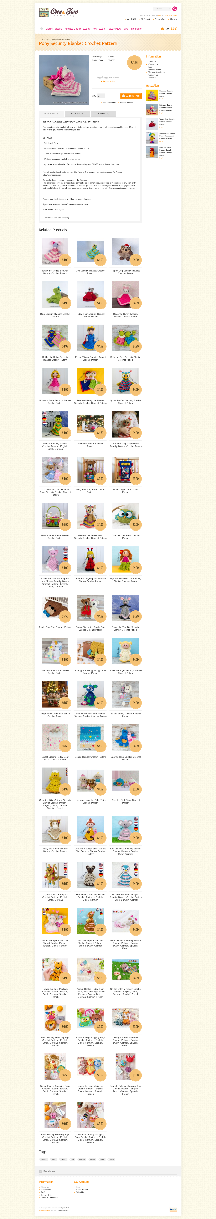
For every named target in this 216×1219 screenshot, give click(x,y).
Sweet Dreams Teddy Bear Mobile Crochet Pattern (55, 758)
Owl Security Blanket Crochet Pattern (90, 272)
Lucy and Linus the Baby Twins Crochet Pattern (90, 801)
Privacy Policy (154, 70)
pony (102, 1159)
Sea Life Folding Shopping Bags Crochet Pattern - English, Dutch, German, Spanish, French (126, 1090)
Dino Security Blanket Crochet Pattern (55, 315)
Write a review (109, 81)
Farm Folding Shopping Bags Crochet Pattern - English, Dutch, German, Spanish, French (55, 1138)
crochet (82, 1159)
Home (41, 28)
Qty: (94, 96)
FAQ (150, 67)
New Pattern (99, 28)
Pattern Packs (114, 28)
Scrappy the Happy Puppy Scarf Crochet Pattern (90, 671)
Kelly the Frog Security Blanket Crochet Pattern (125, 358)
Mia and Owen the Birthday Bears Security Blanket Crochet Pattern (55, 492)
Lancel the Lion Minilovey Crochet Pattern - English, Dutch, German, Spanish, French (90, 1090)
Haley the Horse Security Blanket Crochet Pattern (55, 850)
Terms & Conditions (156, 72)
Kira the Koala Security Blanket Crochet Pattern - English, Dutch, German (125, 851)
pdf (73, 1159)
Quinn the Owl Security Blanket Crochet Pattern (125, 401)
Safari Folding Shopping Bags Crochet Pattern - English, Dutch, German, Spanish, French (55, 1041)
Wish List (80, 1192)
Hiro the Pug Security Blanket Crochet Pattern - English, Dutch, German (90, 897)
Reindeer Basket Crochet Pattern (90, 445)
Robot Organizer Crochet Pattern (125, 490)
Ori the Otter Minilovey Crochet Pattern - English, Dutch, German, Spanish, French (125, 991)
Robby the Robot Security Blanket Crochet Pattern (55, 358)
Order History (82, 1190)
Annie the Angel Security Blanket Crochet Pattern (125, 671)
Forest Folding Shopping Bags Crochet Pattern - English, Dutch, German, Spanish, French (90, 1041)
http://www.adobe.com (52, 175)
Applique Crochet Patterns (77, 28)
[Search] (174, 8)
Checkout (173, 19)
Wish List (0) (131, 19)
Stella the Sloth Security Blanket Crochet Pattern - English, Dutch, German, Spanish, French (126, 944)
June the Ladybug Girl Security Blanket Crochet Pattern (90, 580)
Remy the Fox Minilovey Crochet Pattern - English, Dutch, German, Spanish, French (125, 1041)
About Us (152, 62)
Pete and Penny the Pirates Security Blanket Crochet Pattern (90, 401)
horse (112, 1159)
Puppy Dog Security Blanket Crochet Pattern (126, 272)
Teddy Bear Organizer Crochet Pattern (90, 490)
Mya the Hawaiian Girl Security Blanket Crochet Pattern (125, 580)
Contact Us (153, 64)
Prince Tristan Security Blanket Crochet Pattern (90, 358)
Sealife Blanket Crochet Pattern (90, 757)
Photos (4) (103, 114)
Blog (126, 28)
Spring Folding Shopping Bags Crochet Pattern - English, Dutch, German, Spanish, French (55, 1090)
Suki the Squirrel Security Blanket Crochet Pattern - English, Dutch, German (90, 943)
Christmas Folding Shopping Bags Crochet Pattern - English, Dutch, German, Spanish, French (90, 1138)
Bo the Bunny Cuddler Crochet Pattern (125, 715)
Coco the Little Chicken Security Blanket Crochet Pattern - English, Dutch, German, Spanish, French (55, 804)
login (159, 15)
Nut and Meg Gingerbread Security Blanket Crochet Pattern (125, 445)
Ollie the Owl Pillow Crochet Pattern (126, 536)
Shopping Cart (160, 19)
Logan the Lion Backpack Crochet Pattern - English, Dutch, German (55, 897)
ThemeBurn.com (63, 1210)
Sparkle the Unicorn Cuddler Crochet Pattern (55, 671)
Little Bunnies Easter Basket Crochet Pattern (55, 536)
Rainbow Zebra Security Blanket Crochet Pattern (165, 107)
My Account (145, 19)
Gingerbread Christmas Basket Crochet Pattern (55, 715)
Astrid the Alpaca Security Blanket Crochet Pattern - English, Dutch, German (55, 943)
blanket (43, 1159)
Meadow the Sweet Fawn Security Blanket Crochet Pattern (90, 536)
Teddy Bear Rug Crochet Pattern (55, 627)
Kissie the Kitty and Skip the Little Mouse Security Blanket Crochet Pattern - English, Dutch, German (55, 582)
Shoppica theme (44, 1210)
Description (51, 114)
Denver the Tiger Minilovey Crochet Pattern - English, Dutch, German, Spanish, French (55, 993)
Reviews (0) (77, 114)
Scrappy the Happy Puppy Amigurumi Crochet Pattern (167, 135)
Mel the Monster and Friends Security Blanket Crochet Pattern (90, 715)
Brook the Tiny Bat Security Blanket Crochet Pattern (125, 628)
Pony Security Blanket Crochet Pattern (58, 39)
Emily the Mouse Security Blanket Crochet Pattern (55, 272)
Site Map (152, 77)
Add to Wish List (109, 102)
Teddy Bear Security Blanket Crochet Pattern (90, 315)
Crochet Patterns (54, 28)
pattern (63, 1159)
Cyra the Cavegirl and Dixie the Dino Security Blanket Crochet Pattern (90, 851)
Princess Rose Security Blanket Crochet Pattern (55, 401)
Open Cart (65, 1208)
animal (92, 1159)
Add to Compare (126, 102)
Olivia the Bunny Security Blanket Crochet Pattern (125, 315)
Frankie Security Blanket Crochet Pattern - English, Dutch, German (55, 446)
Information (136, 28)
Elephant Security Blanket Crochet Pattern (166, 93)
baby (53, 1159)
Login (78, 1187)
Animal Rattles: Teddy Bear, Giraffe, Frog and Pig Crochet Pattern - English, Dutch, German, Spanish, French (90, 993)
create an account (170, 15)
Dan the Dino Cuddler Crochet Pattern (126, 758)
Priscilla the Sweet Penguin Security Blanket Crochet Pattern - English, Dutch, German (125, 897)
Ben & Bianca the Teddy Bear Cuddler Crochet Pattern (90, 628)
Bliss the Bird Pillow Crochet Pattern (126, 801)
